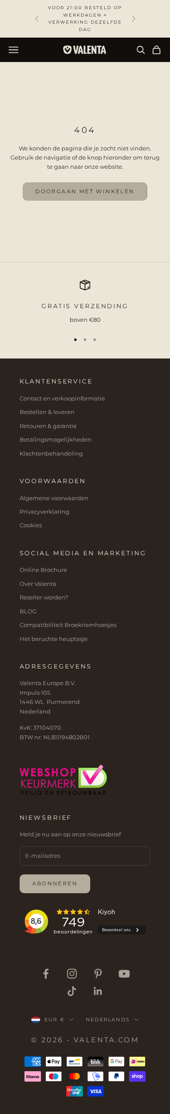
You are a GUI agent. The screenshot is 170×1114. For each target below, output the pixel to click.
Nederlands (108, 1020)
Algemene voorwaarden (54, 497)
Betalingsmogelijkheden (56, 439)
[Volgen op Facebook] (46, 974)
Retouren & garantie (48, 425)
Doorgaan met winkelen (84, 191)
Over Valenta (38, 583)
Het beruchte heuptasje (54, 638)
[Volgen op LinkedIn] (98, 991)
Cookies (31, 525)
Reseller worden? (44, 597)
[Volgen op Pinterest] (98, 974)
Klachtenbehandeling (51, 453)
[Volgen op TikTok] (72, 991)
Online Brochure (43, 569)
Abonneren (55, 883)
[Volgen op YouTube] (124, 974)
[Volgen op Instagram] (72, 974)
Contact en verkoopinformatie (62, 398)
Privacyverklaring (44, 511)
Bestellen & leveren (47, 411)
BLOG (28, 611)
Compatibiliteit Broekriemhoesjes (68, 624)
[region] (85, 302)
